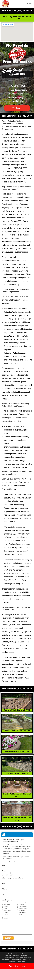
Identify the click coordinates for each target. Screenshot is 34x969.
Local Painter (12, 961)
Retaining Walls (6, 959)
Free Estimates (24, 953)
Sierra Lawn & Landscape (11, 953)
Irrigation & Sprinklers (8, 957)
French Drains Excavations (23, 957)
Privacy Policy (21, 961)
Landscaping (24, 955)
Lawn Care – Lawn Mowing (12, 955)
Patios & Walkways (17, 959)
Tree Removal (26, 959)
